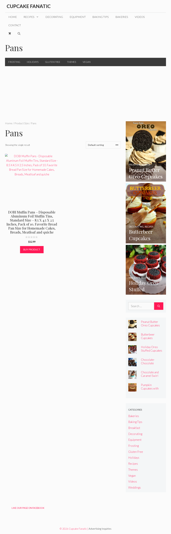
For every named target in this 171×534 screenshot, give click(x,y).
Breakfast (134, 428)
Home (12, 16)
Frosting (14, 61)
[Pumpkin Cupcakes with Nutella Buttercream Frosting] (132, 389)
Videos (140, 16)
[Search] (158, 306)
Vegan (87, 61)
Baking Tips (100, 16)
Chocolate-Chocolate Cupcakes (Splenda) (148, 365)
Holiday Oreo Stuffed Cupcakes (151, 348)
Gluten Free (52, 61)
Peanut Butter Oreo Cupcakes (150, 323)
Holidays (32, 61)
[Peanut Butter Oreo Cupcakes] (146, 179)
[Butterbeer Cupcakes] (146, 241)
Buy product (31, 249)
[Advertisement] (85, 91)
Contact (14, 25)
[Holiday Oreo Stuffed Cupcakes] (146, 292)
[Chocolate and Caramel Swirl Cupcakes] (132, 376)
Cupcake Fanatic (29, 6)
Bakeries (121, 16)
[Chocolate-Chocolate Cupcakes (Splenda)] (132, 364)
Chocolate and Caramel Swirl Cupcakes (150, 375)
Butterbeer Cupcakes (148, 336)
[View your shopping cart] (9, 33)
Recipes (29, 16)
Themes (71, 61)
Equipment (78, 16)
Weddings (134, 487)
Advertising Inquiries (100, 528)
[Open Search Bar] (19, 33)
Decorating (54, 16)
